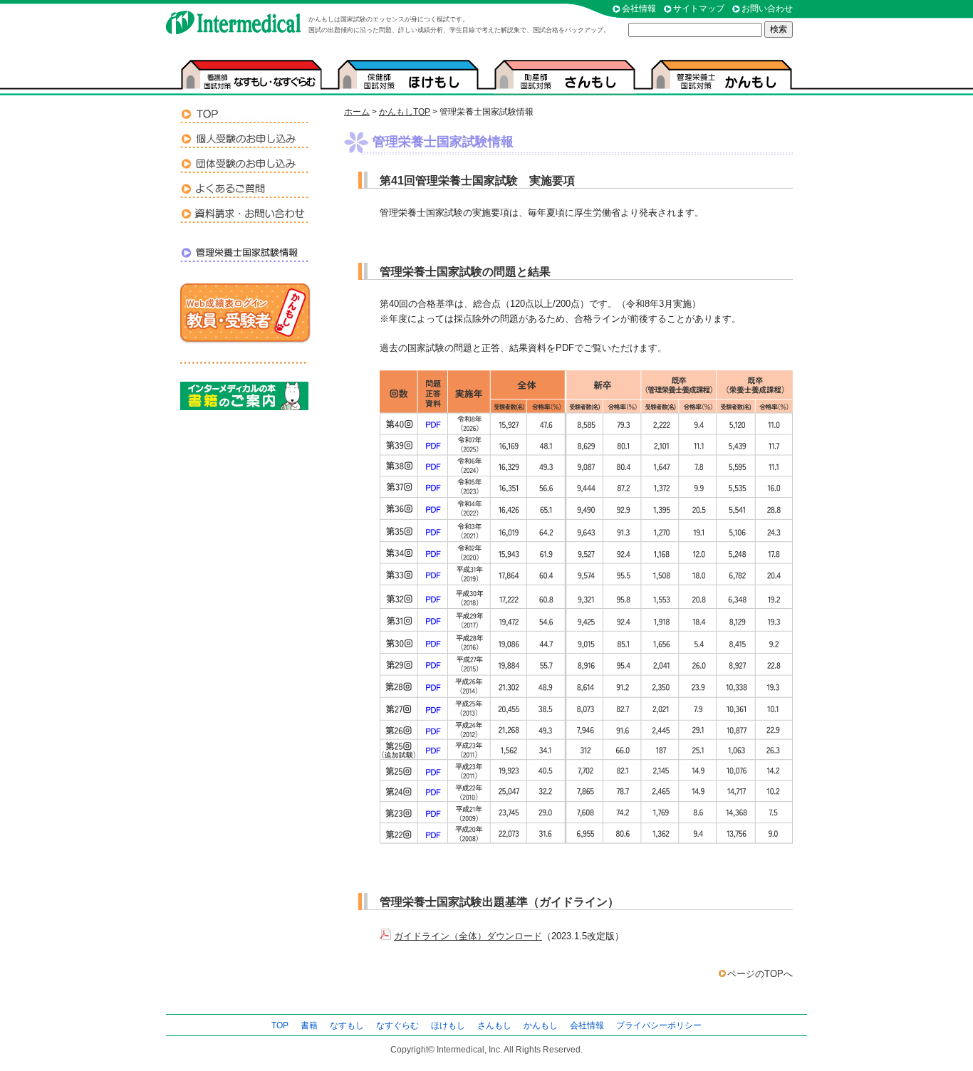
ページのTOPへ (760, 973)
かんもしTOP (404, 112)
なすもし (347, 1025)
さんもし (494, 1025)
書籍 (309, 1025)
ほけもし (448, 1025)
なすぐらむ (397, 1025)
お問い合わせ (767, 9)
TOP (279, 1025)
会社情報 (639, 9)
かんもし (541, 1025)
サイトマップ (698, 9)
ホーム (357, 112)
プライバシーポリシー (659, 1025)
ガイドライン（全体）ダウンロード (468, 936)
